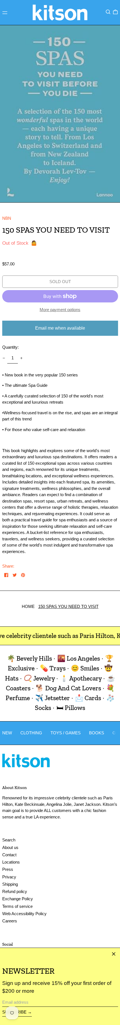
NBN (6, 218)
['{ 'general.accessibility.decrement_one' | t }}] (3, 358)
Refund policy (14, 891)
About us (10, 847)
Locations (11, 862)
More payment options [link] (60, 309)
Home (28, 606)
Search (8, 839)
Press (7, 869)
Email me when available (60, 328)
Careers (9, 920)
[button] (108, 12)
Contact (9, 854)
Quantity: (10, 347)
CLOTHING (31, 732)
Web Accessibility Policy (24, 913)
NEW (7, 732)
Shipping (10, 884)
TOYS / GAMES (66, 732)
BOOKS (96, 732)
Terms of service (17, 906)
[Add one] (21, 358)
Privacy (9, 876)
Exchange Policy (17, 898)
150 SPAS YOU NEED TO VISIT (68, 606)
